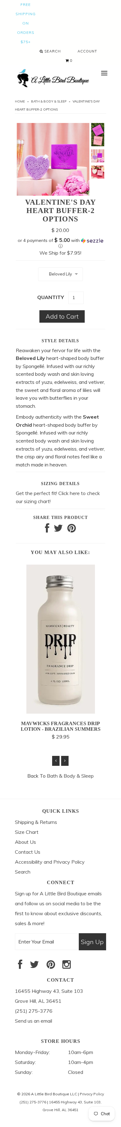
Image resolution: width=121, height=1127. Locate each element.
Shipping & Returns (36, 822)
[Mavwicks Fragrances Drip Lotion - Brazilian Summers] (60, 712)
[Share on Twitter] (58, 530)
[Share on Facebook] (47, 530)
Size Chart (26, 832)
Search (52, 51)
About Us (25, 842)
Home (20, 101)
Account (87, 51)
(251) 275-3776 (33, 1102)
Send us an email (33, 1021)
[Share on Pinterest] (71, 530)
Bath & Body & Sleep (48, 101)
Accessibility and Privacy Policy (50, 862)
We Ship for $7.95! (60, 253)
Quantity (50, 297)
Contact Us (27, 852)
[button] (60, 243)
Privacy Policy (92, 1094)
